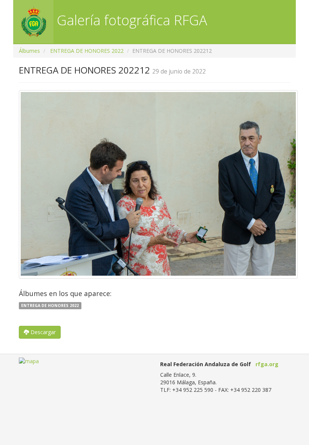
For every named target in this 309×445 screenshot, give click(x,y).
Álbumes (29, 50)
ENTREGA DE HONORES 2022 (87, 50)
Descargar (42, 332)
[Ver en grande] (158, 184)
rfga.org (266, 364)
